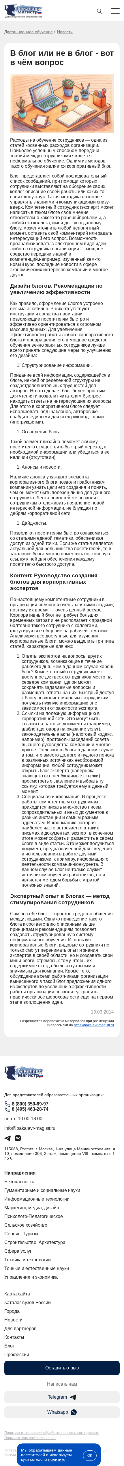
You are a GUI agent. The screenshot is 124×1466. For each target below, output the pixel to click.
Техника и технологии (27, 1259)
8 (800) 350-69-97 (30, 1103)
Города (12, 1311)
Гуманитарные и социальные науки (42, 1190)
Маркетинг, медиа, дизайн (31, 1207)
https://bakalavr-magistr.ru (94, 1025)
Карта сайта (17, 1293)
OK (89, 1456)
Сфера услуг (18, 1251)
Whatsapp (57, 1412)
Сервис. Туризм (21, 1233)
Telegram (57, 1397)
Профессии (16, 1354)
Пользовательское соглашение (30, 1438)
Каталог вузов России (27, 1302)
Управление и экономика (31, 1277)
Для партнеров (20, 1328)
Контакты (14, 1337)
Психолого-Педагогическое (33, 1216)
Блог (9, 1345)
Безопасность (19, 1181)
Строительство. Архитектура (34, 1242)
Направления (19, 1173)
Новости (65, 31)
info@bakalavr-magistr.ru (29, 1128)
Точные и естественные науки (36, 1268)
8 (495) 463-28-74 (30, 1109)
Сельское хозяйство (25, 1225)
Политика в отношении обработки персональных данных (51, 1433)
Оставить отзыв (62, 1367)
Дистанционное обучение (28, 31)
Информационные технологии (36, 1199)
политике (56, 1459)
